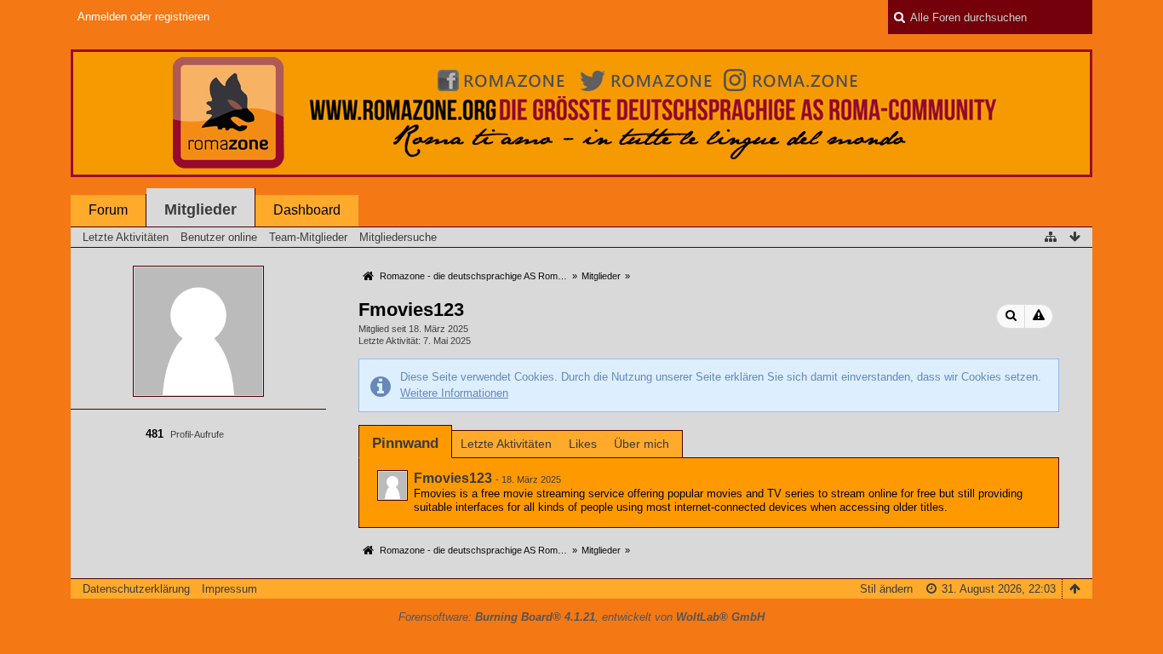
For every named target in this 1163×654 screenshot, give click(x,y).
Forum (108, 210)
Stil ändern (886, 588)
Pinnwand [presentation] (405, 443)
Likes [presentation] (583, 443)
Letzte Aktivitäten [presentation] (506, 443)
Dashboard (307, 210)
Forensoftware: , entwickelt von (581, 617)
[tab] (405, 443)
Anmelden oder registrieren (143, 16)
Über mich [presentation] (641, 443)
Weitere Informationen (454, 393)
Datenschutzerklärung (136, 588)
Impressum (229, 588)
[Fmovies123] (392, 485)
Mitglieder (200, 209)
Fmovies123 (453, 478)
